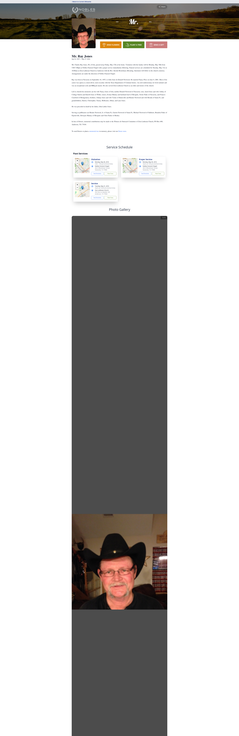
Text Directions (97, 173)
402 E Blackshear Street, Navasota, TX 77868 (102, 169)
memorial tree (94, 131)
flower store (122, 131)
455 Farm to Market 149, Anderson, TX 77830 (102, 193)
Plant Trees (110, 173)
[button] (82, 164)
